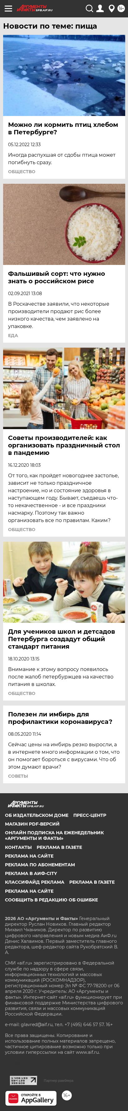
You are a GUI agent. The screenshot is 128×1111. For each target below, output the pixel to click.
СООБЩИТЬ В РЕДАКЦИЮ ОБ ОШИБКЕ (51, 900)
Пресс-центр (89, 815)
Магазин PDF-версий (32, 824)
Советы (18, 776)
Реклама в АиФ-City (31, 873)
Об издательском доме (36, 815)
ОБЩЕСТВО (21, 171)
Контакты (18, 847)
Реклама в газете (59, 847)
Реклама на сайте (29, 856)
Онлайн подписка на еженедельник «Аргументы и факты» (54, 835)
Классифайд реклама (34, 882)
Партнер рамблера (58, 1080)
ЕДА (13, 335)
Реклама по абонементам (40, 865)
